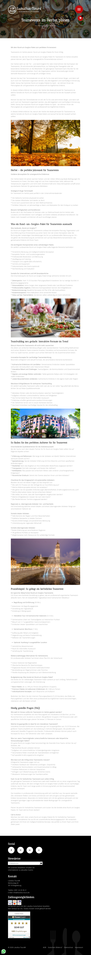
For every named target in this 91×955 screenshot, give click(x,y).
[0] (80, 18)
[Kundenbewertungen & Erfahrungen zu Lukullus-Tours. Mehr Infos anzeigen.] (19, 925)
